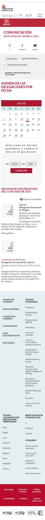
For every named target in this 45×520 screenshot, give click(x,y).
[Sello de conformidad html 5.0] (20, 514)
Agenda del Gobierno (8, 301)
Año (23, 164)
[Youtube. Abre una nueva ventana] (35, 45)
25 (27, 130)
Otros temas (40, 15)
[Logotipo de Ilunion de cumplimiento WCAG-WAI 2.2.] (35, 514)
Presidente (29, 307)
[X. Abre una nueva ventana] (9, 45)
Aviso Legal (8, 489)
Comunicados (10, 326)
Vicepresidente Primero (31, 313)
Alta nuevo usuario (32, 473)
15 (10, 124)
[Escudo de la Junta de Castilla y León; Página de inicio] (7, 11)
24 (21, 130)
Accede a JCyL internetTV (31, 454)
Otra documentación (11, 334)
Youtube (28, 433)
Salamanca (7, 448)
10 (21, 119)
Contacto (23, 498)
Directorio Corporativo (30, 462)
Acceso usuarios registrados (31, 447)
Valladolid (7, 464)
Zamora (6, 469)
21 (4, 130)
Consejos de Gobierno (9, 317)
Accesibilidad (9, 498)
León (5, 438)
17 (21, 124)
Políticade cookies (36, 490)
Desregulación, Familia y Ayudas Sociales (32, 352)
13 (38, 119)
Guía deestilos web (36, 499)
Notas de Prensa (11, 309)
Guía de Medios (31, 468)
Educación (29, 398)
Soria (5, 458)
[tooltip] (27, 15)
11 (27, 119)
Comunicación (11, 58)
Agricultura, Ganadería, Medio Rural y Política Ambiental (32, 382)
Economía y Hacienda (29, 334)
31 (21, 135)
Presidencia (30, 327)
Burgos (6, 432)
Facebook (29, 428)
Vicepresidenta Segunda (31, 321)
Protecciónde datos (22, 490)
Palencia (6, 443)
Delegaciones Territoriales (17, 65)
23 (16, 130)
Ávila (5, 427)
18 (27, 124)
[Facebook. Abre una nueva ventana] (22, 45)
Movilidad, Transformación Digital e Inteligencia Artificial (33, 370)
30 (16, 135)
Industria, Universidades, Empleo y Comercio (33, 342)
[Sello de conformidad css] (7, 514)
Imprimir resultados (32, 199)
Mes (7, 164)
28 (4, 135)
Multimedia (9, 343)
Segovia (6, 453)
